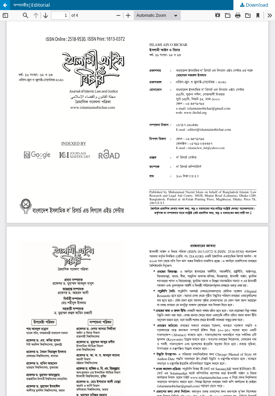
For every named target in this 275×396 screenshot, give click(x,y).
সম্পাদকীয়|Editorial (31, 5)
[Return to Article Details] (5, 5)
